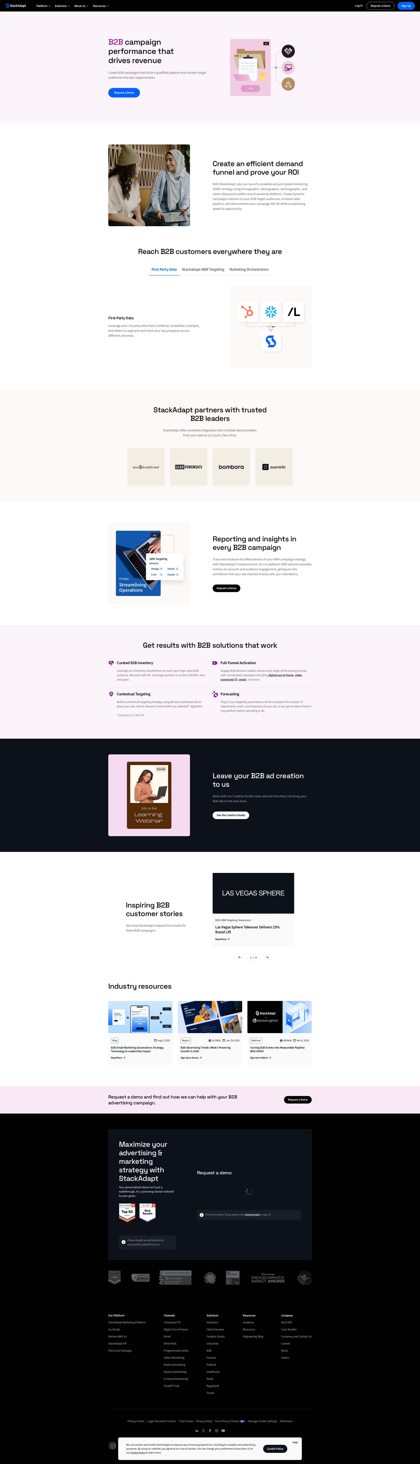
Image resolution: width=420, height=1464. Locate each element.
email (242, 680)
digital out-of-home (281, 675)
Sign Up (406, 6)
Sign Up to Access (189, 1058)
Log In (358, 6)
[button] (41, 5)
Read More (220, 939)
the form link (252, 1214)
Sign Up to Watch (259, 1058)
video (298, 675)
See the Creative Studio (231, 815)
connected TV (229, 680)
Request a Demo (380, 6)
